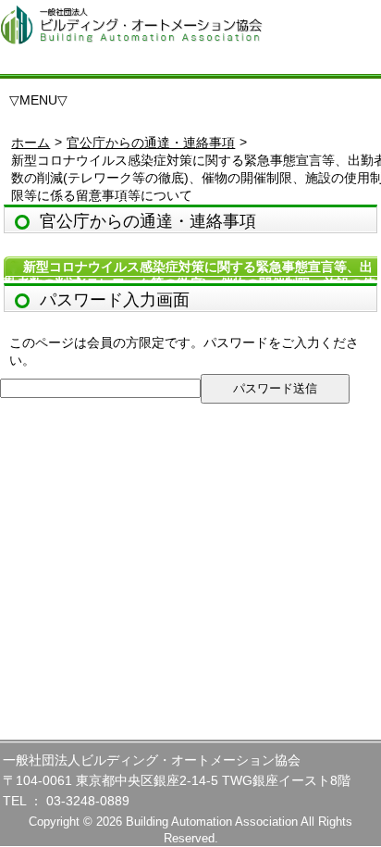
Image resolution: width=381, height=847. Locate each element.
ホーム (30, 142)
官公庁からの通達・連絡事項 (151, 142)
